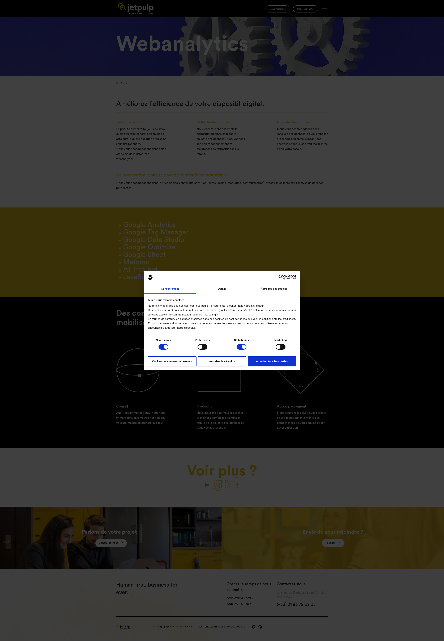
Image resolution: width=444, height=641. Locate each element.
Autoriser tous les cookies (272, 361)
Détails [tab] (222, 288)
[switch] (202, 347)
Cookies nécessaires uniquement (172, 361)
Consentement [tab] (170, 288)
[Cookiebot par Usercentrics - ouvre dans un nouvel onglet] (281, 277)
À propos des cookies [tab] (274, 288)
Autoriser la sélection (222, 361)
